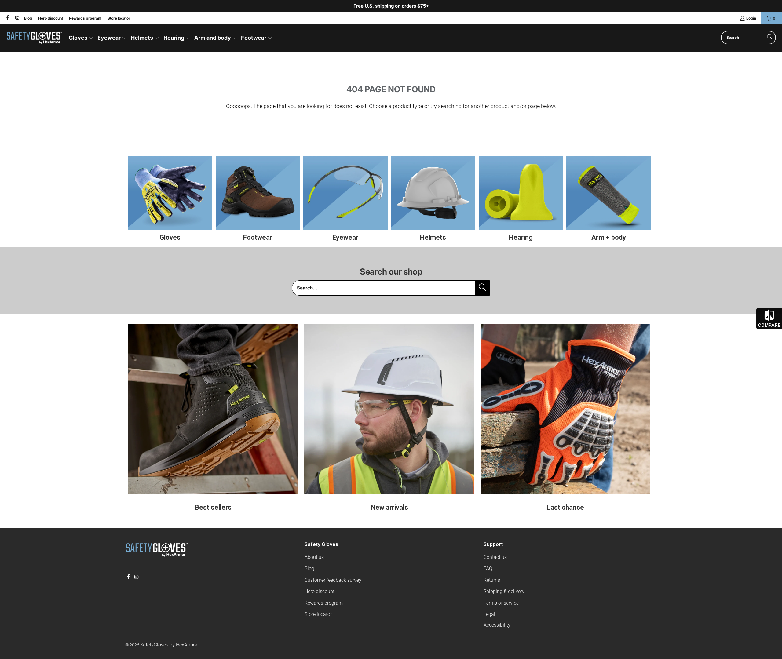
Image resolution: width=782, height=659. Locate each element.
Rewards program (85, 18)
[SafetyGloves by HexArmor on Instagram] (16, 18)
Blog (28, 18)
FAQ (488, 568)
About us (314, 557)
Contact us (495, 557)
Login (751, 18)
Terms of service (501, 603)
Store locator (119, 18)
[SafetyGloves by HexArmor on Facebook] (7, 18)
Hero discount (50, 18)
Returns (492, 580)
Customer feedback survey (333, 580)
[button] (81, 38)
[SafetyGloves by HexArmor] (34, 38)
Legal (489, 614)
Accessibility (497, 625)
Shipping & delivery (504, 591)
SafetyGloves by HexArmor (168, 645)
